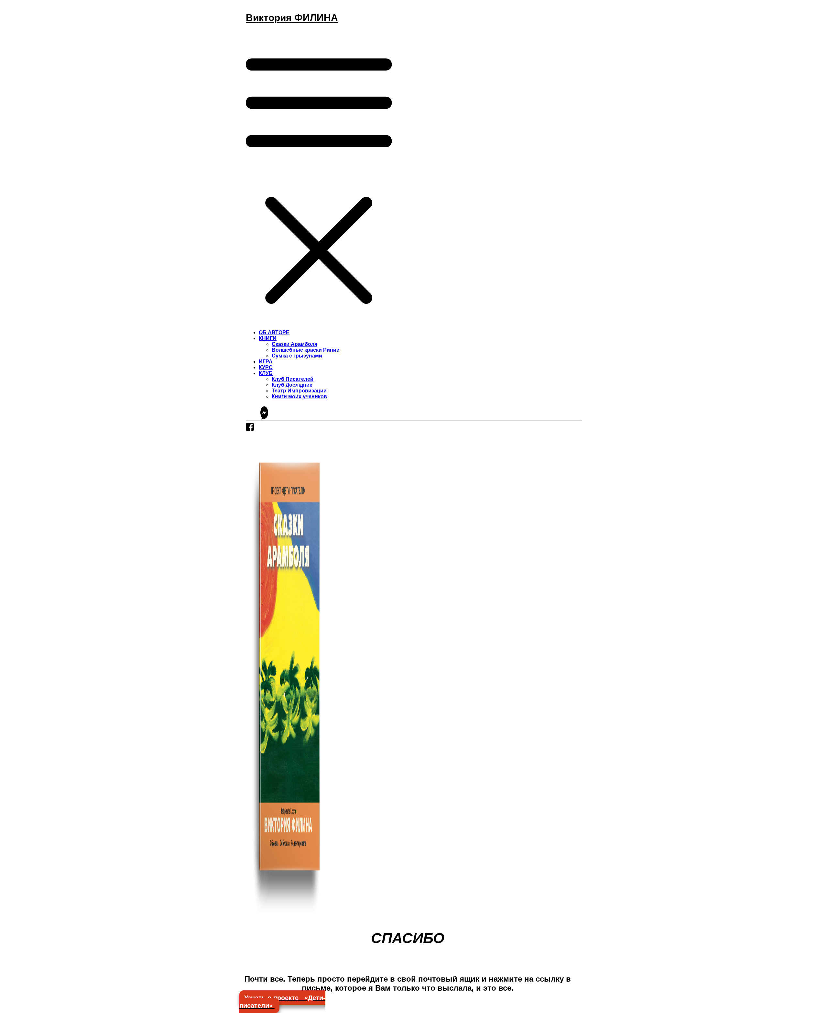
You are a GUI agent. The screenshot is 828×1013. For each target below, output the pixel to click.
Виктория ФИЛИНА (292, 17)
